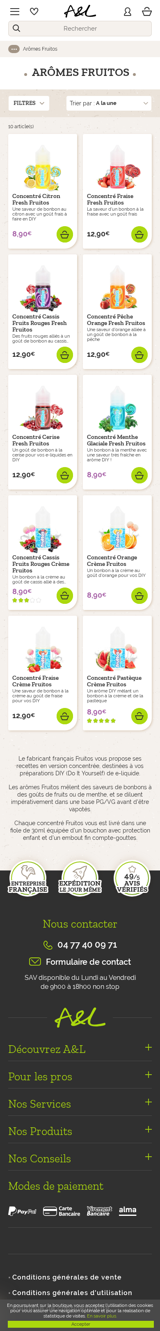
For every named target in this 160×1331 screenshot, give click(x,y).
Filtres (25, 103)
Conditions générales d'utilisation (72, 1293)
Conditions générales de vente (67, 1277)
